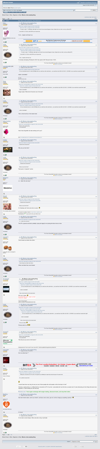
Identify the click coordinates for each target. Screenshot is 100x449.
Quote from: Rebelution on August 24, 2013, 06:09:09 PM (29, 219)
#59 (96, 394)
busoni (4, 368)
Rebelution (5, 177)
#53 (96, 258)
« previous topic (87, 17)
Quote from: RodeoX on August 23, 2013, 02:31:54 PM (29, 142)
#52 (96, 237)
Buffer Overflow (7, 121)
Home (6, 12)
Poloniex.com (22, 391)
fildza (4, 23)
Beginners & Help (17, 15)
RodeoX (5, 196)
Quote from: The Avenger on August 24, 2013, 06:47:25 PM (30, 307)
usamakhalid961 (7, 66)
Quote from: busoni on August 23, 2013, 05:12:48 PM (30, 372)
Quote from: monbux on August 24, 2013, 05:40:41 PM (29, 160)
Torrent (20, 10)
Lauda (4, 44)
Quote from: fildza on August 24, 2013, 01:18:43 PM (29, 27)
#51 (96, 217)
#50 (96, 196)
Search (12, 12)
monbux (5, 139)
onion (61, 64)
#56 (96, 332)
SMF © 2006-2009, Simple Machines (55, 446)
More (24, 12)
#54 (96, 279)
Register (20, 12)
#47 (96, 140)
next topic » (94, 17)
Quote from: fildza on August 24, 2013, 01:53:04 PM (28, 47)
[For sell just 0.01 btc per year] (5, 77)
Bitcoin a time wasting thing (28, 15)
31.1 (17, 10)
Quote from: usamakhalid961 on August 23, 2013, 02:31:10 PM (31, 124)
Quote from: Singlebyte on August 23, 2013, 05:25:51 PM (29, 371)
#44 (96, 81)
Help (9, 12)
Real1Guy (5, 394)
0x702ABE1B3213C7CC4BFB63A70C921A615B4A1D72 (31, 137)
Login (16, 12)
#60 (96, 415)
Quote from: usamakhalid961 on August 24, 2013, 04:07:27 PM (31, 84)
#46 (96, 121)
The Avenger (6, 278)
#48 (96, 157)
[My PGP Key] (5, 154)
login (15, 7)
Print (96, 18)
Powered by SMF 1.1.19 (42, 446)
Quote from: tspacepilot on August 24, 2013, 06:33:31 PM (30, 261)
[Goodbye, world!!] (5, 62)
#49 (96, 178)
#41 (96, 23)
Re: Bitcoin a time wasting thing (28, 23)
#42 (96, 45)
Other (11, 15)
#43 (96, 67)
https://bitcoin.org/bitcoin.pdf (36, 212)
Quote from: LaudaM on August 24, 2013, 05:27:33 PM (29, 281)
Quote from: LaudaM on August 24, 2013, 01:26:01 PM (29, 26)
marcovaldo (6, 349)
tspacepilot (5, 237)
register (19, 7)
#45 (96, 101)
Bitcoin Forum (5, 15)
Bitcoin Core (57, 64)
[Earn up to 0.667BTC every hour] (5, 41)
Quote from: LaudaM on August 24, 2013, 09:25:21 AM (29, 69)
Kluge (4, 81)
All (11, 18)
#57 (96, 350)
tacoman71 (5, 331)
